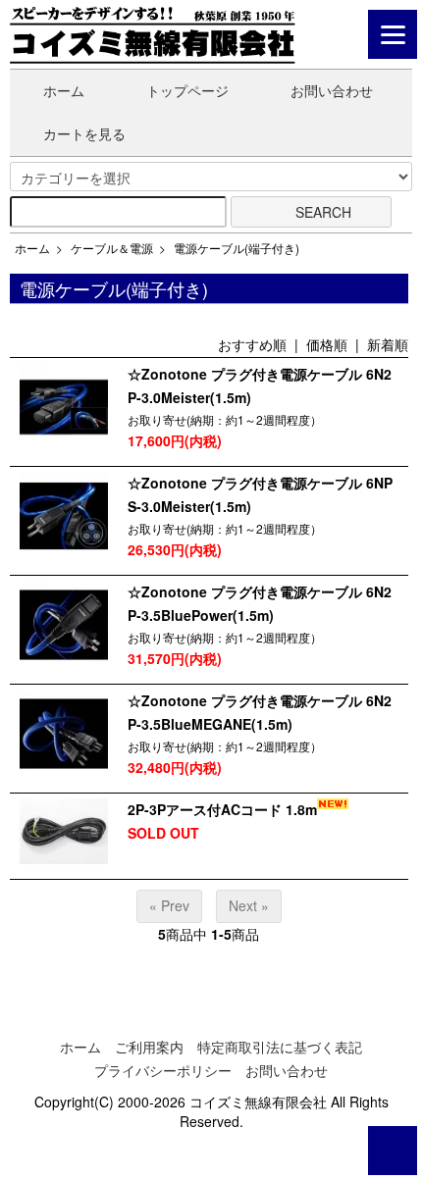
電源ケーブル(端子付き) (236, 247)
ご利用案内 (149, 1046)
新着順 (387, 344)
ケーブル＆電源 (112, 247)
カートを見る (84, 133)
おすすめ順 (252, 344)
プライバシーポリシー (163, 1070)
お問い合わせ (331, 90)
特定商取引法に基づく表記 (279, 1046)
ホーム (63, 90)
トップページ (187, 90)
